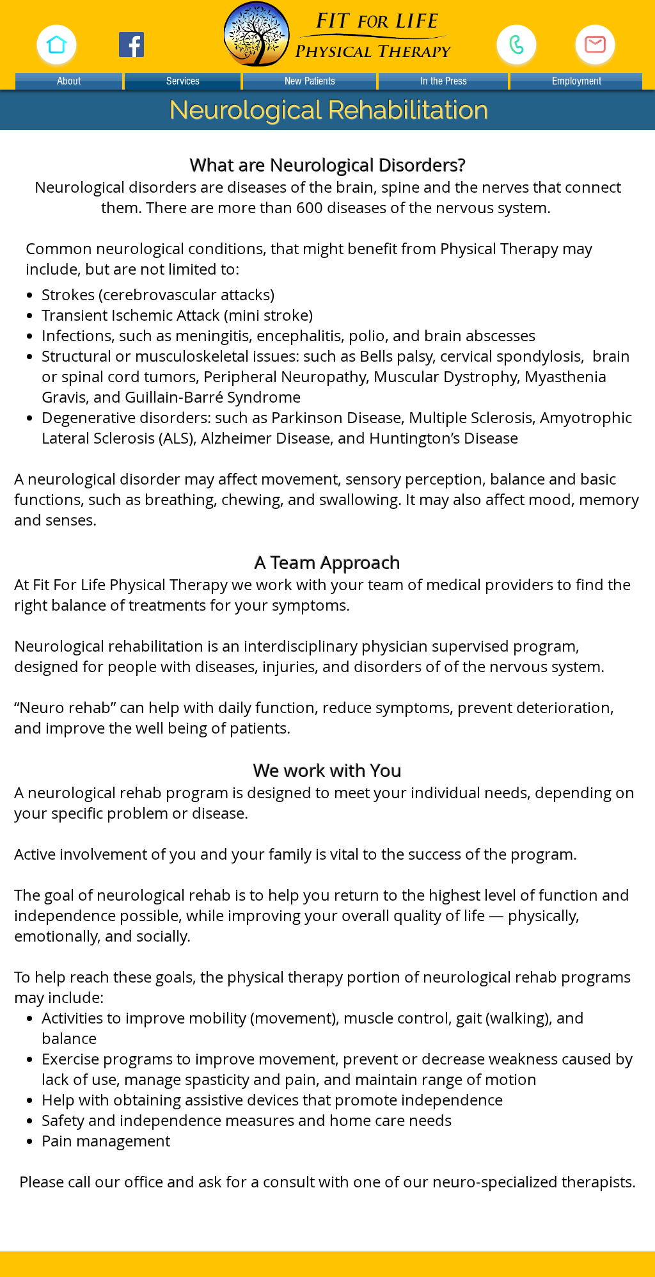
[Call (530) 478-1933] (516, 44)
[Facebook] (131, 44)
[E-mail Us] (595, 44)
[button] (56, 44)
